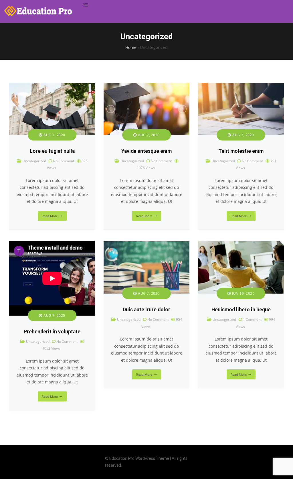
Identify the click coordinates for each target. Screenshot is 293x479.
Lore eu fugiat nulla (52, 151)
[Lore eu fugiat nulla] (52, 86)
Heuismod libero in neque (241, 309)
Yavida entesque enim (146, 151)
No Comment (63, 161)
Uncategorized (34, 161)
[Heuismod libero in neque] (241, 244)
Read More (50, 216)
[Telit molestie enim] (241, 86)
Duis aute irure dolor (146, 309)
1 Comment (252, 319)
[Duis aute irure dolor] (146, 244)
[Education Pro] (38, 11)
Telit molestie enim (241, 151)
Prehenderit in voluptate (52, 331)
